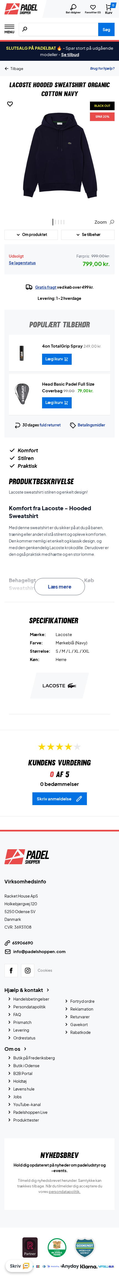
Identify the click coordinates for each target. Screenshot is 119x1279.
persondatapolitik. (65, 1191)
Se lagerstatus (22, 262)
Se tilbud (70, 54)
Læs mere (59, 586)
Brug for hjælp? (102, 68)
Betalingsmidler (91, 425)
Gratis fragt (45, 287)
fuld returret (50, 425)
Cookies (45, 970)
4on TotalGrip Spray (62, 345)
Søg (106, 29)
